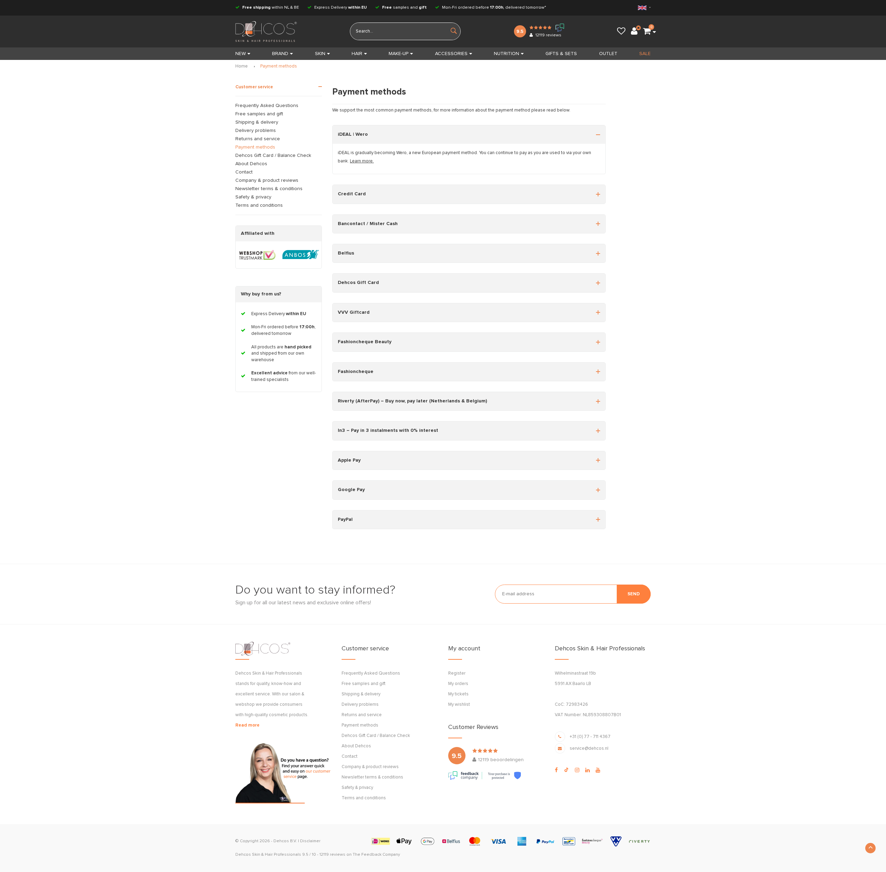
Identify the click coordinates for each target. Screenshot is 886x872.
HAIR (357, 53)
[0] (647, 31)
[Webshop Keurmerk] (257, 254)
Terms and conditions (259, 205)
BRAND (280, 53)
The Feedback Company (376, 855)
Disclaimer (310, 841)
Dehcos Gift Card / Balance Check (273, 155)
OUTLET (608, 53)
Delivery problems (255, 130)
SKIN (320, 53)
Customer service (254, 87)
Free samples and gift (259, 114)
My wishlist (459, 704)
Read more (247, 725)
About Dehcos (251, 163)
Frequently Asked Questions (266, 105)
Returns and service (257, 138)
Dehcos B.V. (285, 841)
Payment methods (278, 66)
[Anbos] (300, 254)
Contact (244, 172)
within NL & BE (270, 8)
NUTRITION (506, 53)
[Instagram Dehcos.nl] (577, 770)
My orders (458, 684)
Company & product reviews (266, 180)
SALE (645, 53)
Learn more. (362, 161)
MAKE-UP (398, 53)
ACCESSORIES (451, 53)
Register (456, 673)
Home (241, 66)
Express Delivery (340, 8)
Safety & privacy (253, 197)
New (240, 53)
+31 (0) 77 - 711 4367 (590, 737)
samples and (404, 8)
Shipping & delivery (256, 122)
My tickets (458, 694)
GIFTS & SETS (561, 53)
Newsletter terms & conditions (268, 188)
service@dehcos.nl (589, 748)
